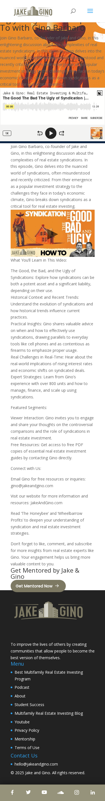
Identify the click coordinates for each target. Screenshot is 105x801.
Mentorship (25, 739)
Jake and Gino (37, 772)
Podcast (22, 687)
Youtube (22, 722)
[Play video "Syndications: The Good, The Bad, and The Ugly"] (53, 233)
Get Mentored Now (34, 586)
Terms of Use (27, 747)
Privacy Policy (27, 730)
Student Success (29, 704)
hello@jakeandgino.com (36, 764)
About (20, 696)
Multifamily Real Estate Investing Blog (49, 713)
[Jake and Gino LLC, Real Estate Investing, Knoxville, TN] (32, 631)
